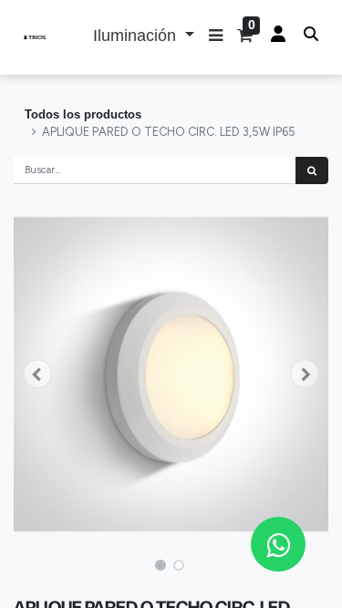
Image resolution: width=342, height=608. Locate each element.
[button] (216, 37)
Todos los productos (83, 114)
